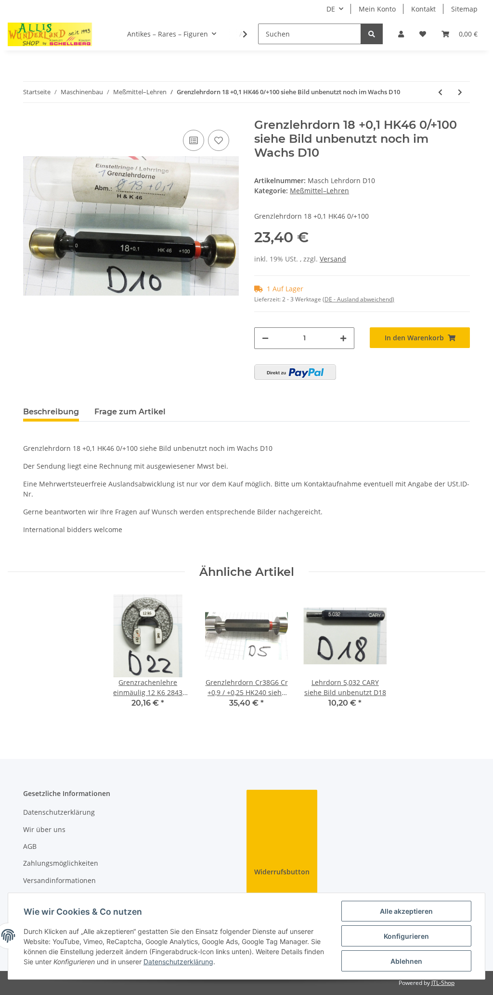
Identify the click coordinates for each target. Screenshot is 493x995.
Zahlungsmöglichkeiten (60, 863)
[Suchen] (372, 34)
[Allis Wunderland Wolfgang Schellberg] (50, 34)
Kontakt (423, 8)
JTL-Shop (442, 983)
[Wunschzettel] (423, 33)
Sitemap (464, 8)
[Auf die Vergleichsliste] (193, 140)
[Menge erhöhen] (343, 338)
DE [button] (330, 8)
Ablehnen (406, 961)
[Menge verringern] (265, 338)
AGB (30, 846)
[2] (295, 372)
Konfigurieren (406, 936)
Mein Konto (377, 8)
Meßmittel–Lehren (319, 190)
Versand (333, 258)
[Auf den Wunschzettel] (218, 140)
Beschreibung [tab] (51, 411)
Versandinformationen (59, 880)
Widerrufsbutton (282, 871)
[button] (401, 33)
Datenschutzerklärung (59, 812)
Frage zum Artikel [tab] (130, 411)
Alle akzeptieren (406, 911)
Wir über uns (44, 829)
